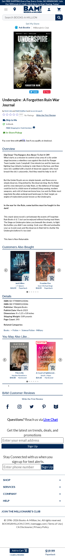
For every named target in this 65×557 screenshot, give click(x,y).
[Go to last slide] (6, 270)
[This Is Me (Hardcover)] (19, 356)
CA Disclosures (24, 527)
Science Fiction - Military (32, 330)
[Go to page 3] (31, 292)
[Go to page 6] (37, 292)
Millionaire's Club (41, 27)
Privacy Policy (41, 527)
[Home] (32, 9)
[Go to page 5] (35, 292)
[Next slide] (59, 270)
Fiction (15, 330)
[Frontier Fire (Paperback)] (45, 266)
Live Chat (50, 420)
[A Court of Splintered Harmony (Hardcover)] (46, 356)
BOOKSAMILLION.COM (15, 523)
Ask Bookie (24, 27)
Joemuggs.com (38, 523)
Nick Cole (8, 111)
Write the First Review (46, 115)
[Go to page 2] (29, 292)
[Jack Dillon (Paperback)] (19, 266)
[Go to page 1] (27, 292)
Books (6, 330)
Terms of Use (55, 523)
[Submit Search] (59, 17)
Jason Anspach (36, 111)
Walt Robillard (21, 111)
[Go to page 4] (33, 292)
